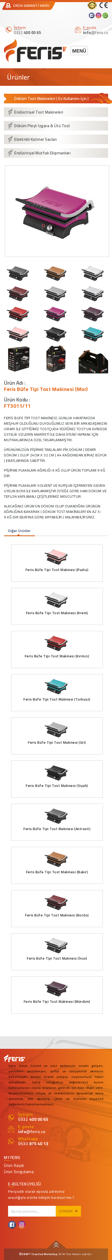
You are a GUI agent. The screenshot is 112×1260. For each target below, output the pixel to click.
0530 (33, 1143)
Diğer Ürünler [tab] (19, 530)
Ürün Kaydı (14, 1165)
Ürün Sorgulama (19, 1171)
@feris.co (32, 1131)
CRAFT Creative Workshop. (40, 1254)
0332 (33, 1119)
